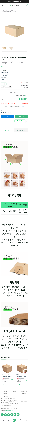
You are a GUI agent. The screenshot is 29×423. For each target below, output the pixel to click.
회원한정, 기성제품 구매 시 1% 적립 (14, 1)
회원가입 (22, 107)
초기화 (3, 86)
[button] (5, 84)
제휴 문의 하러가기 (9, 410)
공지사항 (5, 393)
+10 (6, 86)
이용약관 (14, 391)
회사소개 (5, 391)
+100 (10, 86)
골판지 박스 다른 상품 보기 (14, 92)
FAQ (14, 393)
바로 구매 (21, 116)
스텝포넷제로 (23, 393)
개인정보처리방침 (23, 391)
